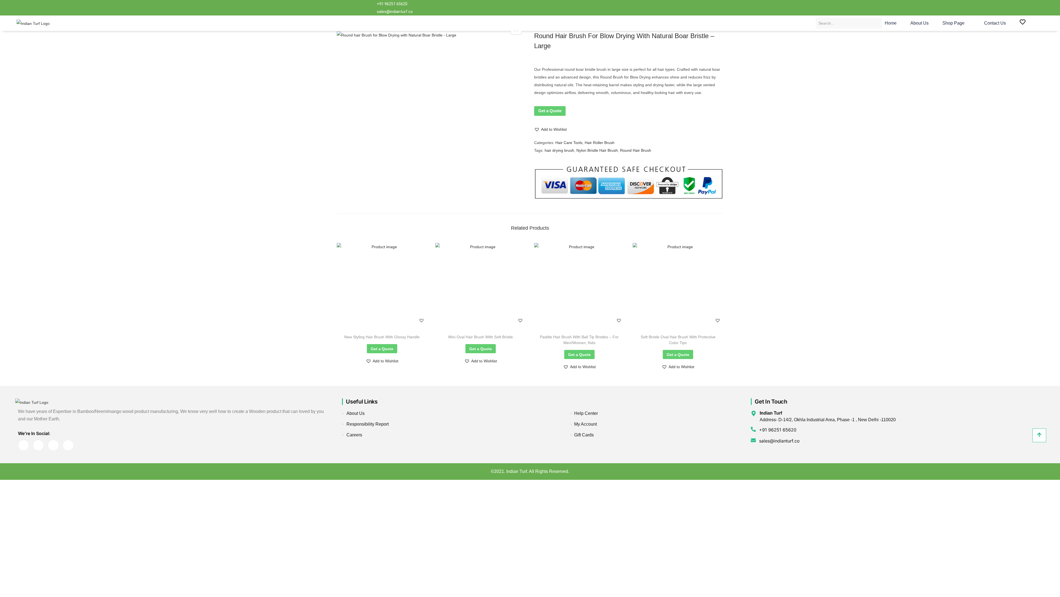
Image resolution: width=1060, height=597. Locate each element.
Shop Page (953, 23)
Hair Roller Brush (599, 142)
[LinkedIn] (655, 8)
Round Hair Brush (635, 150)
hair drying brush (559, 150)
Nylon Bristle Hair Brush (597, 150)
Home (891, 23)
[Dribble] (666, 8)
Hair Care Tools (568, 142)
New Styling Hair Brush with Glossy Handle (382, 337)
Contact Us (995, 23)
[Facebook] (633, 8)
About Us (919, 23)
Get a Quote (549, 110)
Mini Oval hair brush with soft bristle (480, 337)
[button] (550, 129)
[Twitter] (644, 8)
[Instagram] (677, 8)
